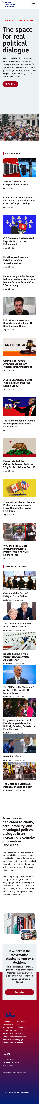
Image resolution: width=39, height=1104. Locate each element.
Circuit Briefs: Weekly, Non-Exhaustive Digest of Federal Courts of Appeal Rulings (19, 200)
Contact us (19, 992)
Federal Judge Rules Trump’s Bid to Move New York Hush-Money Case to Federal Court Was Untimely (19, 281)
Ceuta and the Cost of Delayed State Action (15, 595)
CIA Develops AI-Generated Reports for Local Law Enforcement (18, 241)
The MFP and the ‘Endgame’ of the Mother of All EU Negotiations (18, 690)
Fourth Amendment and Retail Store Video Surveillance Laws (16, 260)
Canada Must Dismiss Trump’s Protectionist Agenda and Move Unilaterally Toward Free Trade (19, 506)
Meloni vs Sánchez (13, 756)
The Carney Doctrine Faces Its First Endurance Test (18, 625)
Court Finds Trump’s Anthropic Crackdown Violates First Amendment (17, 363)
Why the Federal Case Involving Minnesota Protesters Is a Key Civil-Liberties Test (16, 550)
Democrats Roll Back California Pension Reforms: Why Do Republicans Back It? (19, 464)
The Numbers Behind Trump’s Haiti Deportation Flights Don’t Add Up (19, 423)
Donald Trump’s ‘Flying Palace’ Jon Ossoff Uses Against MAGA (16, 656)
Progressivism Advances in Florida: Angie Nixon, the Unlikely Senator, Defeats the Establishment (19, 725)
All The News (10, 84)
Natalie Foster (7, 600)
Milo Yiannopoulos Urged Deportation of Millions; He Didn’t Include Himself (18, 323)
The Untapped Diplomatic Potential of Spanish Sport (17, 785)
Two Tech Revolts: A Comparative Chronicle (15, 183)
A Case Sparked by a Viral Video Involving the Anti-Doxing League (17, 382)
